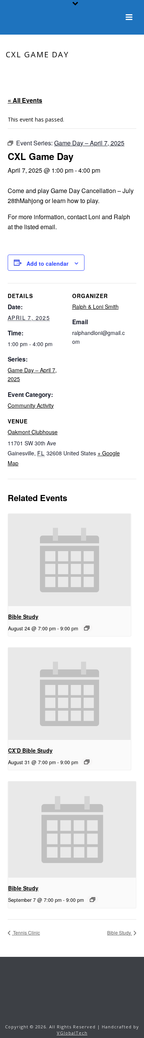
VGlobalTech (72, 1033)
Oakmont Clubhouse (33, 432)
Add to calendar (47, 263)
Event (62, 70)
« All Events (25, 100)
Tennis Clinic (26, 932)
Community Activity (31, 405)
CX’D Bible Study (30, 750)
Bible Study (23, 616)
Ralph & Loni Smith (95, 306)
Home (43, 70)
